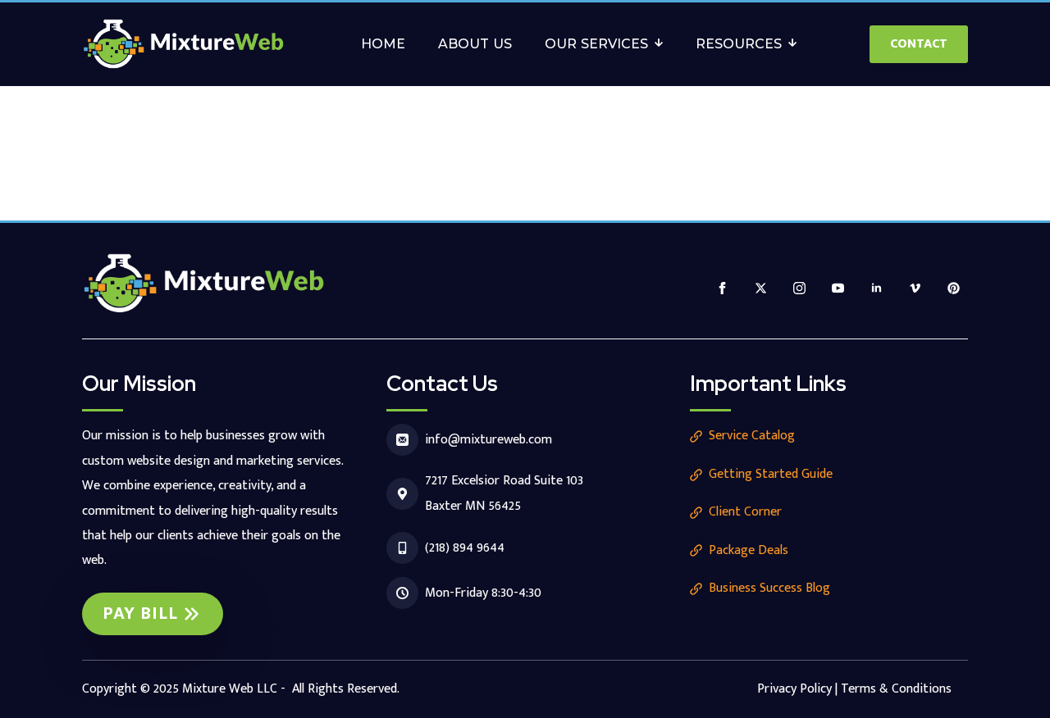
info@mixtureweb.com (488, 440)
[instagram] (799, 288)
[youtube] (838, 288)
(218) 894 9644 (464, 548)
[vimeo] (915, 288)
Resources (739, 44)
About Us (475, 44)
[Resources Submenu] (797, 44)
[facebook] (722, 288)
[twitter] (760, 288)
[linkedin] (876, 288)
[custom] (953, 288)
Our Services (596, 44)
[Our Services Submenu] (663, 44)
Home (383, 44)
